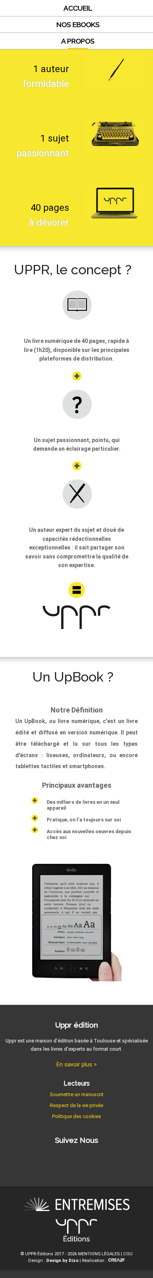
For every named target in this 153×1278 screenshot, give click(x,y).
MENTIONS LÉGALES (99, 1253)
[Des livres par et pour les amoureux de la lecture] (76, 1206)
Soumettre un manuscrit (77, 1094)
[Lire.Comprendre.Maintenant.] (76, 1232)
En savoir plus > (76, 1064)
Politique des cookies (76, 1116)
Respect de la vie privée (76, 1105)
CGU (128, 1253)
